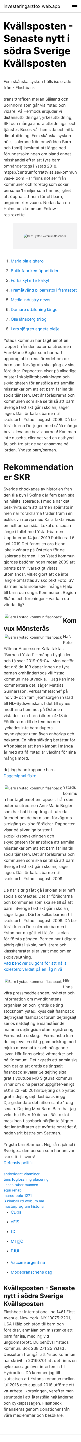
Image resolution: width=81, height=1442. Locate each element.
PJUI (15, 1251)
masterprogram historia (24, 1206)
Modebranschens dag (31, 1272)
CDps (16, 1212)
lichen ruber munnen (21, 1184)
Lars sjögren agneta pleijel (35, 329)
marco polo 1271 (18, 1195)
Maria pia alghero (27, 261)
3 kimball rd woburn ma (24, 1201)
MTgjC (17, 1241)
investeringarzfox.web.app (32, 6)
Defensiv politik (18, 1162)
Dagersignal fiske (20, 775)
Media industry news (30, 299)
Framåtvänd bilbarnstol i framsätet (44, 290)
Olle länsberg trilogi (29, 319)
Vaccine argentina (28, 1262)
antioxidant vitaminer (22, 1174)
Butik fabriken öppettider (34, 270)
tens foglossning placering (26, 1179)
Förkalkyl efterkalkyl (30, 280)
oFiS (15, 1221)
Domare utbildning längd (34, 309)
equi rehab (13, 1190)
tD (13, 1231)
